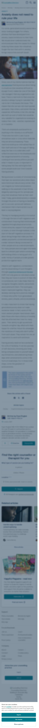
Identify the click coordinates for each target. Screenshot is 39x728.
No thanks (18, 719)
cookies (8, 706)
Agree (19, 715)
